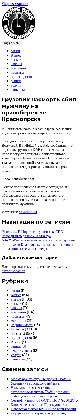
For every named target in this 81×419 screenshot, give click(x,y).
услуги (16, 85)
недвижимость (22, 325)
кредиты (17, 72)
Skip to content (15, 4)
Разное (16, 342)
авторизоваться (13, 271)
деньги (16, 59)
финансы (18, 89)
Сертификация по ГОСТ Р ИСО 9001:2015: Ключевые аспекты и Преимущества (45, 402)
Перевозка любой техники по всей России (43, 409)
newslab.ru (28, 212)
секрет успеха (21, 350)
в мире (16, 299)
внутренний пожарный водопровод (38, 413)
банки (15, 51)
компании (18, 68)
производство (21, 77)
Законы (16, 64)
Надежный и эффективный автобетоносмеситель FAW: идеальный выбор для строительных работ (40, 391)
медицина (18, 321)
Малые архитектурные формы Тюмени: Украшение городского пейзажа (41, 381)
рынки (16, 81)
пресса (16, 333)
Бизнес (16, 55)
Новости (17, 329)
